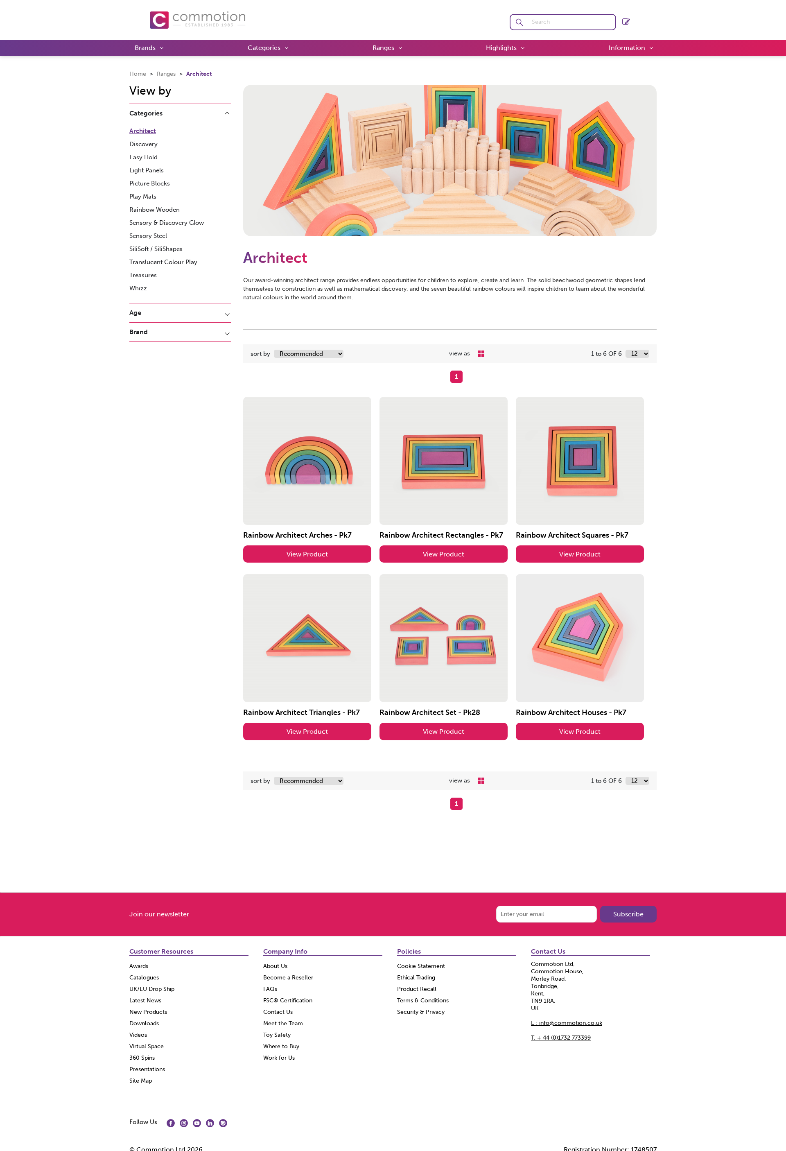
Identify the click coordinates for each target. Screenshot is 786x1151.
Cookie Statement (421, 966)
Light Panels (146, 170)
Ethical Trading (416, 977)
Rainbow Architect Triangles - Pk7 (301, 712)
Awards (138, 966)
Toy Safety (277, 1034)
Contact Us (278, 1012)
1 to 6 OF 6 (606, 353)
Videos (138, 1034)
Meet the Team (283, 1023)
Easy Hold (143, 157)
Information (627, 48)
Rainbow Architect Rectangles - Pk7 (441, 535)
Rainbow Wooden (154, 209)
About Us (275, 966)
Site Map (140, 1080)
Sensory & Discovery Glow (166, 222)
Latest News (145, 1000)
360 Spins (142, 1057)
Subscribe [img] (628, 914)
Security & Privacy (421, 1012)
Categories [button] (146, 113)
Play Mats (142, 196)
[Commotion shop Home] (198, 19)
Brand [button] (138, 332)
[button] (519, 22)
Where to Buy (281, 1046)
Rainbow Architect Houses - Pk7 (571, 712)
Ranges (383, 48)
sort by (260, 353)
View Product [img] (307, 554)
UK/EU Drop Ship (151, 989)
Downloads (144, 1023)
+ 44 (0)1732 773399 (561, 1037)
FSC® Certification (287, 1000)
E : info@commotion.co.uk (566, 1023)
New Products (148, 1012)
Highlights (501, 48)
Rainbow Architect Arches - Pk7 (297, 535)
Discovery (143, 144)
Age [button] (135, 313)
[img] (171, 1123)
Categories (264, 48)
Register (626, 19)
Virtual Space (146, 1046)
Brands (145, 48)
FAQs (270, 989)
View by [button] (150, 91)
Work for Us (279, 1057)
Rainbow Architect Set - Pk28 (429, 712)
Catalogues (144, 977)
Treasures (143, 275)
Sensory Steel (148, 236)
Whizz (138, 288)
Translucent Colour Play (163, 262)
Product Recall (416, 989)
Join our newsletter (159, 914)
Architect (199, 73)
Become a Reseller (288, 977)
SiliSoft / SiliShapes (156, 249)
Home (138, 73)
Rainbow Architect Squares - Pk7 (572, 535)
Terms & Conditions (423, 1000)
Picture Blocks (149, 183)
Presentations (147, 1069)
